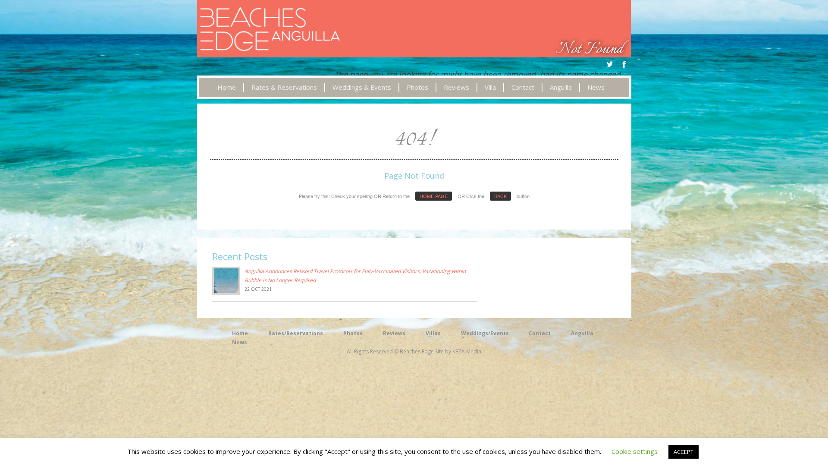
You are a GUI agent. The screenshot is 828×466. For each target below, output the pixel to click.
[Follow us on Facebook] (624, 64)
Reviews (394, 333)
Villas (433, 333)
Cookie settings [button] (635, 451)
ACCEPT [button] (683, 452)
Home (240, 333)
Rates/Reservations (295, 333)
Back (500, 195)
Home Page (434, 195)
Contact (540, 333)
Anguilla (582, 333)
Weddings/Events (485, 333)
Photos (353, 333)
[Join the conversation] (610, 64)
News (239, 342)
